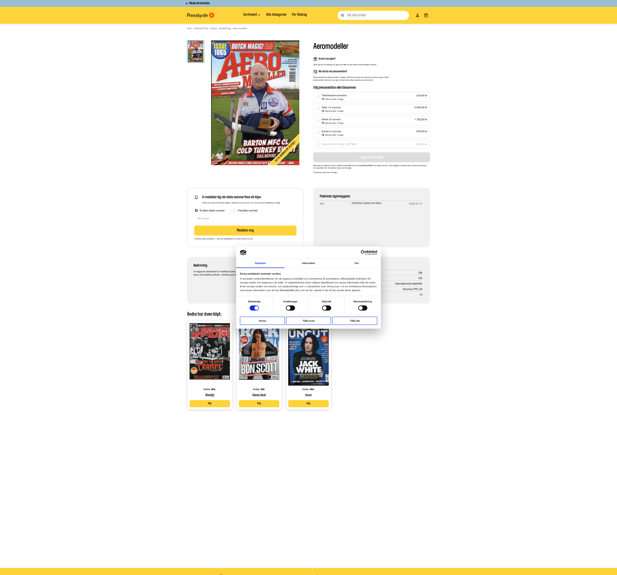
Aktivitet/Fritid (201, 28)
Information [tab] (308, 263)
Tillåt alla (355, 320)
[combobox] (373, 15)
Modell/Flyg (225, 28)
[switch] (290, 308)
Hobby (213, 28)
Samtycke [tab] (260, 263)
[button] (252, 15)
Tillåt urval (308, 320)
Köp (210, 403)
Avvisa (262, 320)
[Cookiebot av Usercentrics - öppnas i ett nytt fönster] (363, 252)
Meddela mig (245, 230)
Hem (189, 28)
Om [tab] (357, 263)
